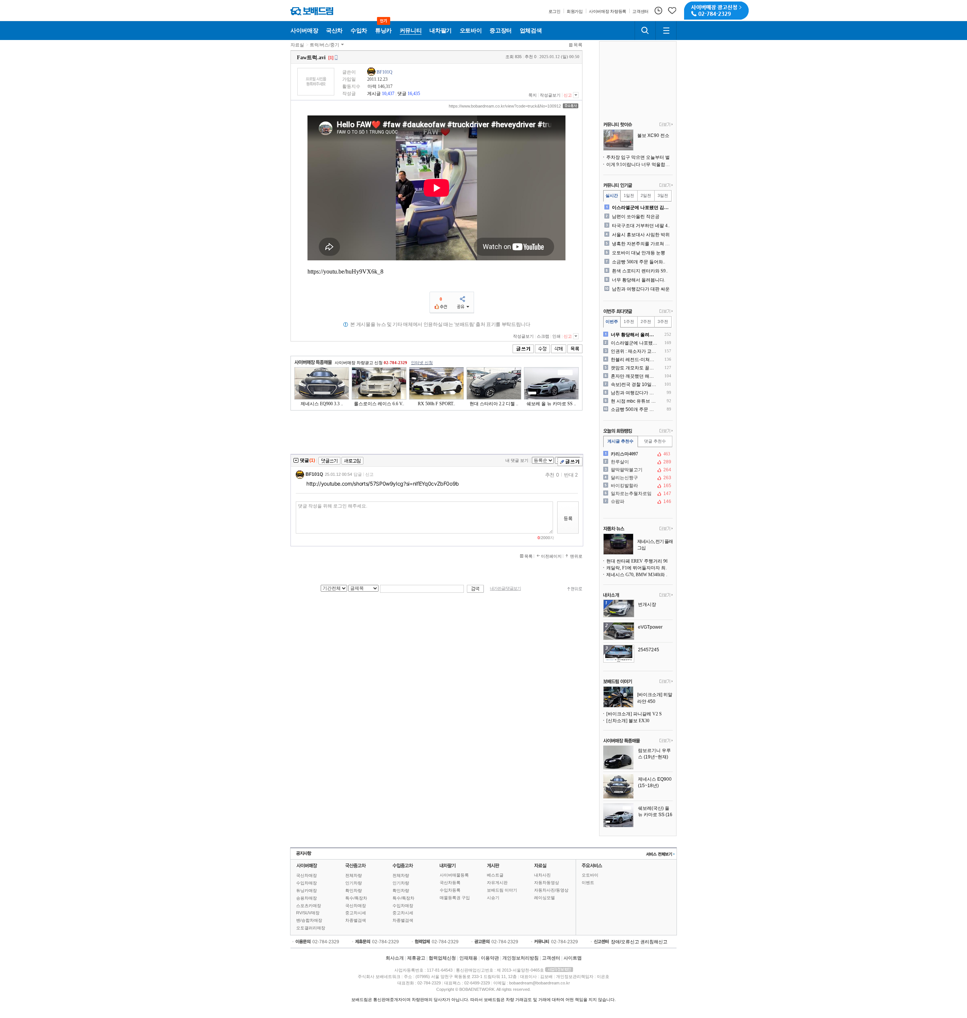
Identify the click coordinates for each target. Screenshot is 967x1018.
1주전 (629, 321)
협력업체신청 (442, 958)
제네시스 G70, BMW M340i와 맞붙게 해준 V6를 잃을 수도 (639, 574)
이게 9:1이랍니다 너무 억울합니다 (639, 164)
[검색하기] (645, 30)
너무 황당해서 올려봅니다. (638, 280)
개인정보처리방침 (520, 958)
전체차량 (353, 875)
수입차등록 (450, 890)
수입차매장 (306, 883)
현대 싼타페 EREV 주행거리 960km (639, 561)
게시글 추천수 (620, 441)
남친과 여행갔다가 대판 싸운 (641, 289)
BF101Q (384, 72)
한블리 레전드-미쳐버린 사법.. (634, 359)
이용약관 (490, 958)
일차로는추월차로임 (637, 493)
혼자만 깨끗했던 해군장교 (634, 376)
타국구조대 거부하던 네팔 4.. (641, 225)
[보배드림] (311, 11)
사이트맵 (573, 958)
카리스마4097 (637, 454)
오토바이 (590, 875)
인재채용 (468, 958)
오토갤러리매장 (310, 928)
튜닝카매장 (306, 890)
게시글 (374, 93)
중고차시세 (355, 912)
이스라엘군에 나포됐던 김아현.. (641, 207)
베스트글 (495, 875)
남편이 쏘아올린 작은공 (636, 216)
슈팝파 (637, 501)
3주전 (663, 321)
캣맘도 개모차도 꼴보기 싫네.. (634, 368)
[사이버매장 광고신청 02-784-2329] (716, 11)
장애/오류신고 (625, 941)
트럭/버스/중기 (324, 45)
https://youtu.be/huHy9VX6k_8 (345, 271)
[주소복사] (570, 105)
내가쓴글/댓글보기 (505, 588)
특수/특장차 (356, 898)
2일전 (646, 195)
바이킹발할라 (637, 485)
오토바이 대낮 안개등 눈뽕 (638, 252)
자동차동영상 (546, 882)
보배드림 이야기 (502, 890)
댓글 (401, 93)
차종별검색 (355, 920)
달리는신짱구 (637, 477)
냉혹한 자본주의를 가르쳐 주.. (641, 243)
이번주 (612, 321)
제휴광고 (416, 958)
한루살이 (637, 461)
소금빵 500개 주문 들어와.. (638, 261)
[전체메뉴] (666, 30)
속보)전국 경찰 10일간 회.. (634, 384)
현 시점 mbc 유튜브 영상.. (634, 401)
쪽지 (532, 95)
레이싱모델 (544, 897)
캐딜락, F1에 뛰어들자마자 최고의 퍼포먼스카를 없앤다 (639, 568)
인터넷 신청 (422, 362)
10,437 (388, 93)
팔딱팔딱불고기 (637, 469)
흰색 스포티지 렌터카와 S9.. (640, 271)
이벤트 (588, 882)
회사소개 (395, 958)
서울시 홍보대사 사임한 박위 (641, 234)
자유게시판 (497, 882)
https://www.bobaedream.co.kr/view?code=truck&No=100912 (505, 106)
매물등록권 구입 (455, 897)
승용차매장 (306, 898)
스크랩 (543, 336)
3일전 (663, 195)
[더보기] (666, 125)
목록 (577, 45)
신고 (568, 95)
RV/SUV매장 (308, 912)
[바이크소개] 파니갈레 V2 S (634, 714)
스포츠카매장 (308, 905)
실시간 (612, 195)
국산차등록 (450, 882)
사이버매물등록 (454, 875)
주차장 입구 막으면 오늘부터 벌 (638, 157)
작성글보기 (550, 95)
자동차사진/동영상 (551, 890)
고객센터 (551, 958)
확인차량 (353, 890)
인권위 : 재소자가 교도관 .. (634, 351)
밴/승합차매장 (309, 920)
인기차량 (353, 883)
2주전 (646, 321)
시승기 (493, 897)
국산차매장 (306, 875)
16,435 (414, 93)
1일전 (629, 195)
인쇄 (556, 336)
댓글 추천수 (655, 441)
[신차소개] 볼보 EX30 (627, 720)
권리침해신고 (653, 941)
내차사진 (542, 875)
